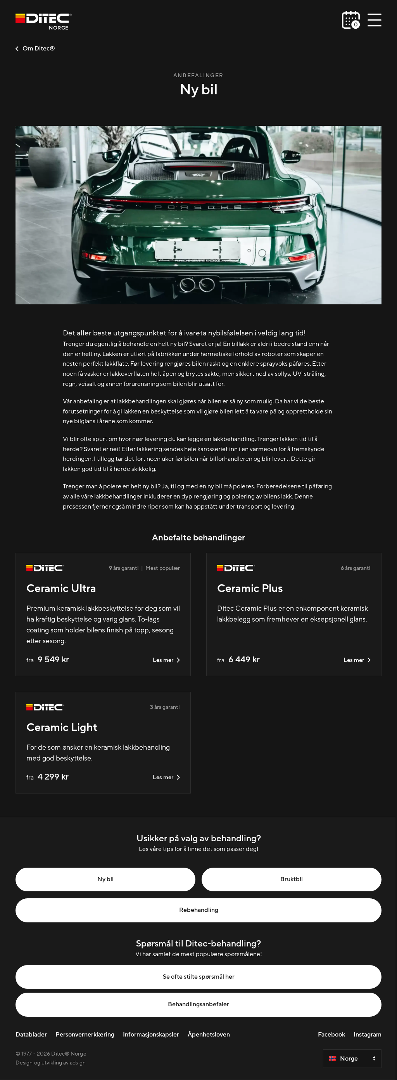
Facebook (331, 1034)
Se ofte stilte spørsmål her (199, 977)
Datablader (31, 1034)
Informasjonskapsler (151, 1034)
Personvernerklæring (84, 1034)
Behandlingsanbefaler (198, 1004)
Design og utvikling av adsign (51, 1062)
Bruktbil (291, 879)
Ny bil (105, 879)
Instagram (367, 1034)
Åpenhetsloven (209, 1034)
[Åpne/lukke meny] (374, 20)
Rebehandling (198, 910)
